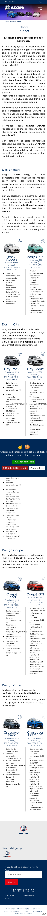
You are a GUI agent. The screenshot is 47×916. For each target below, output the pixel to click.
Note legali (36, 909)
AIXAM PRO (10, 896)
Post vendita (29, 896)
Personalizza (37, 468)
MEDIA (25, 911)
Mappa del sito (23, 909)
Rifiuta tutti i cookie (16, 468)
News (7, 898)
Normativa (19, 913)
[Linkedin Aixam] (33, 890)
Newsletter (10, 909)
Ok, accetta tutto (24, 462)
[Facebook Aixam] (14, 890)
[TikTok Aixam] (28, 890)
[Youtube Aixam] (18, 890)
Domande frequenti (12, 911)
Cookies (29, 913)
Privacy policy (36, 911)
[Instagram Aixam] (23, 890)
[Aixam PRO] (7, 854)
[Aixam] (8, 8)
